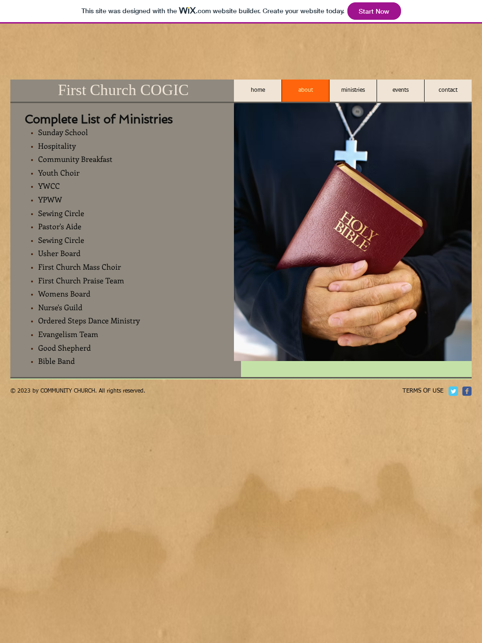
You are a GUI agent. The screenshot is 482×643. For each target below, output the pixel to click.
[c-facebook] (467, 391)
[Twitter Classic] (453, 391)
